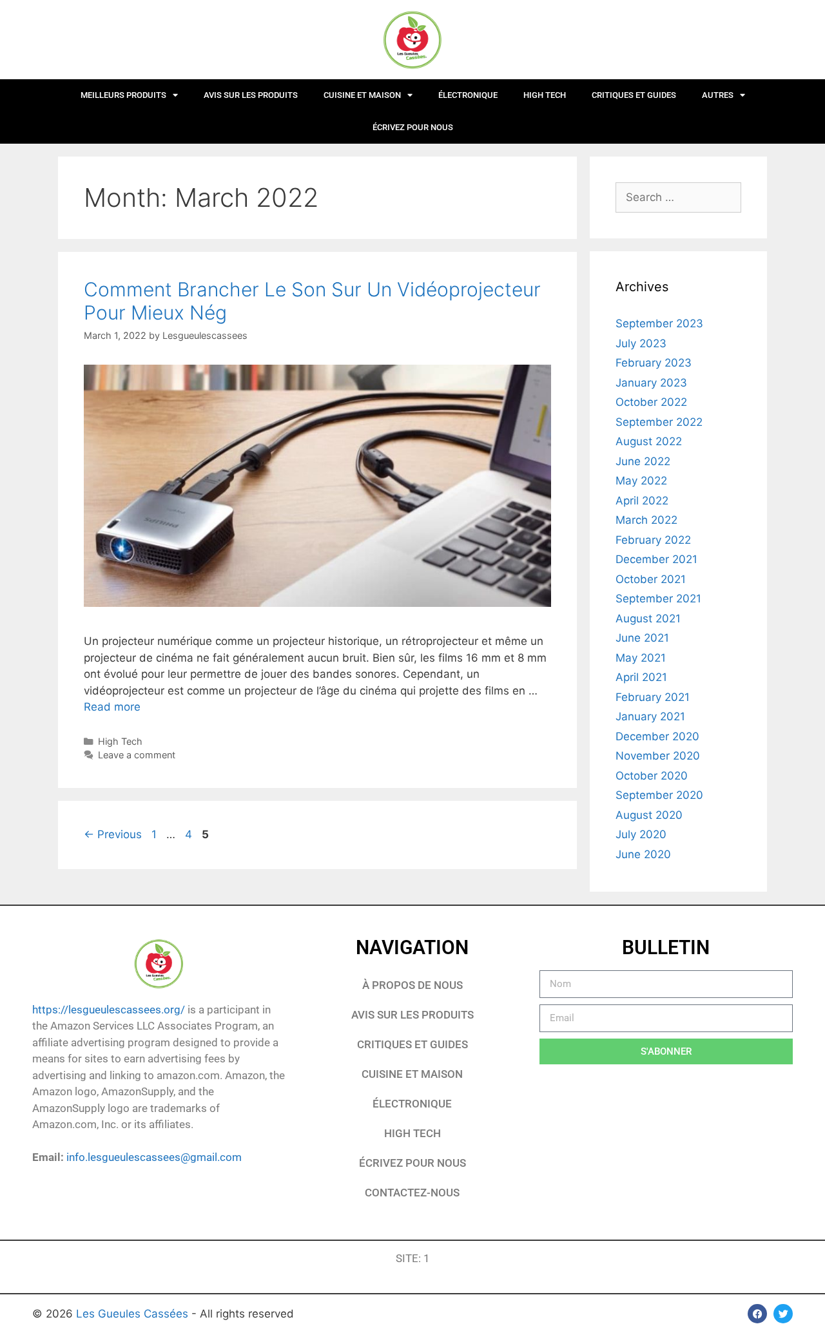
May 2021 (641, 657)
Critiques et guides (634, 95)
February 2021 (653, 697)
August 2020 (649, 815)
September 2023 (659, 323)
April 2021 (641, 677)
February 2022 (653, 539)
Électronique (468, 95)
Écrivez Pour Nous (412, 1162)
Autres (717, 95)
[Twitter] (783, 1313)
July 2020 (641, 834)
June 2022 (643, 461)
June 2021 (642, 637)
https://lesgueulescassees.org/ (108, 1009)
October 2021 (651, 579)
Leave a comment (136, 754)
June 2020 (643, 854)
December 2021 (656, 559)
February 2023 (654, 362)
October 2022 (651, 402)
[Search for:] (678, 197)
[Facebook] (757, 1313)
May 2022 (641, 480)
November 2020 (658, 755)
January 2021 (650, 716)
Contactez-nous (412, 1192)
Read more (112, 706)
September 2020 (659, 795)
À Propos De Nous (412, 985)
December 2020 (657, 736)
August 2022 (649, 441)
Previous (113, 834)
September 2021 (658, 598)
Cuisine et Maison (362, 95)
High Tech (544, 95)
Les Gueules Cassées (133, 1313)
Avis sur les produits (251, 95)
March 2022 (646, 519)
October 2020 (652, 775)
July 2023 (641, 343)
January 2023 (651, 382)
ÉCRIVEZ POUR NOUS (413, 127)
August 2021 (648, 618)
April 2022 (642, 500)
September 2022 (659, 422)
